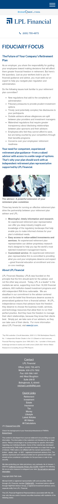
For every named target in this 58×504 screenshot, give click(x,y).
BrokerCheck (7, 433)
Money (29, 411)
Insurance (29, 405)
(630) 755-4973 (31, 33)
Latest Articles (29, 417)
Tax (29, 408)
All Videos (29, 420)
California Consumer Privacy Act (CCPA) (23, 466)
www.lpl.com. (32, 325)
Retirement (29, 396)
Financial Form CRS (13, 426)
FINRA (27, 483)
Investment (29, 399)
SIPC (32, 483)
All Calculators (29, 423)
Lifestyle (29, 414)
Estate (29, 402)
